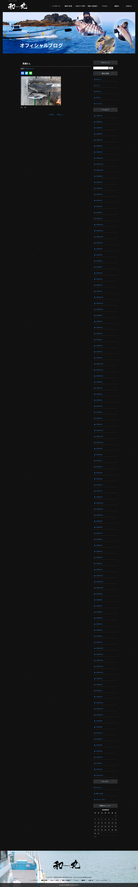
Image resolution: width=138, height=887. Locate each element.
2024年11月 (99, 230)
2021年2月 (99, 491)
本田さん (51, 114)
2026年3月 (99, 140)
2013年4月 (99, 751)
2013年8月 (99, 727)
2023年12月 (99, 297)
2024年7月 (99, 255)
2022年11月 (99, 370)
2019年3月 (99, 630)
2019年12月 (99, 575)
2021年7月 (99, 460)
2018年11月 (99, 654)
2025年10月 (99, 170)
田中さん (99, 79)
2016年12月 (99, 672)
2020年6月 (99, 539)
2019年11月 (99, 581)
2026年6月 (99, 122)
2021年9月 (99, 448)
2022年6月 (99, 394)
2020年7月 (99, 533)
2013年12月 (99, 703)
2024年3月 (99, 279)
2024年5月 (99, 267)
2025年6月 (99, 188)
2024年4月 (99, 273)
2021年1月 (99, 497)
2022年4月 (99, 406)
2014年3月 (99, 684)
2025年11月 (99, 164)
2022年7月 (99, 388)
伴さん (98, 85)
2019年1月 (99, 642)
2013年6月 (99, 739)
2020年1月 (99, 569)
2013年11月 (99, 709)
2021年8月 (99, 454)
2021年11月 (99, 436)
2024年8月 (99, 249)
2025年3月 (99, 206)
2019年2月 (99, 636)
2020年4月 (99, 551)
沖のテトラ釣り (80, 6)
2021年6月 (99, 467)
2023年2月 (99, 352)
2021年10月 (99, 442)
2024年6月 (99, 261)
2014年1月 (99, 696)
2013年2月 (99, 763)
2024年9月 (99, 243)
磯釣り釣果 (68, 6)
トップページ (56, 6)
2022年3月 (99, 412)
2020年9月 (99, 521)
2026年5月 (99, 128)
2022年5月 (99, 400)
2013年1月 (99, 769)
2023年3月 (99, 345)
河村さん (60, 114)
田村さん (99, 91)
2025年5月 (99, 194)
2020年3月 (99, 557)
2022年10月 (99, 376)
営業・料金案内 (92, 6)
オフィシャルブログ (101, 880)
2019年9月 (99, 594)
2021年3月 (99, 485)
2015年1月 (99, 678)
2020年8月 (99, 527)
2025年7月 (99, 182)
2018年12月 (99, 648)
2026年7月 (99, 115)
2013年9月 (99, 721)
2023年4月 (99, 339)
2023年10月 (99, 309)
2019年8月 (99, 600)
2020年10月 (99, 515)
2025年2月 (99, 212)
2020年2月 (99, 563)
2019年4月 (99, 624)
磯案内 (117, 6)
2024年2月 (99, 285)
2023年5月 (99, 333)
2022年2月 (99, 418)
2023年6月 (99, 327)
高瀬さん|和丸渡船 (12, 1)
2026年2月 (99, 146)
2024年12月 (99, 224)
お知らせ (129, 6)
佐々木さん (99, 103)
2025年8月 (99, 176)
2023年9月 (99, 315)
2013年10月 (99, 715)
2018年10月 (99, 660)
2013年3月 (99, 757)
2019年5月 (99, 618)
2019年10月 (99, 588)
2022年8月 (99, 382)
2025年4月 (99, 200)
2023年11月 (99, 303)
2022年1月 (99, 424)
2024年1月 (99, 291)
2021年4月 (99, 479)
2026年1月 (99, 152)
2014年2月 (99, 690)
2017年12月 (99, 666)
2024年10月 (99, 237)
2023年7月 (99, 321)
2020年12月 (99, 503)
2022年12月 (99, 364)
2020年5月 (99, 545)
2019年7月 (99, 606)
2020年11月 (99, 509)
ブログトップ (105, 62)
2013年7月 (99, 733)
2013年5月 (99, 745)
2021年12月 (99, 430)
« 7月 (94, 837)
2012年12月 (99, 775)
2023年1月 (99, 358)
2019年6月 (99, 612)
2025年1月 (99, 218)
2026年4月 (99, 134)
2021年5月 (99, 473)
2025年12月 (99, 158)
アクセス (105, 6)
